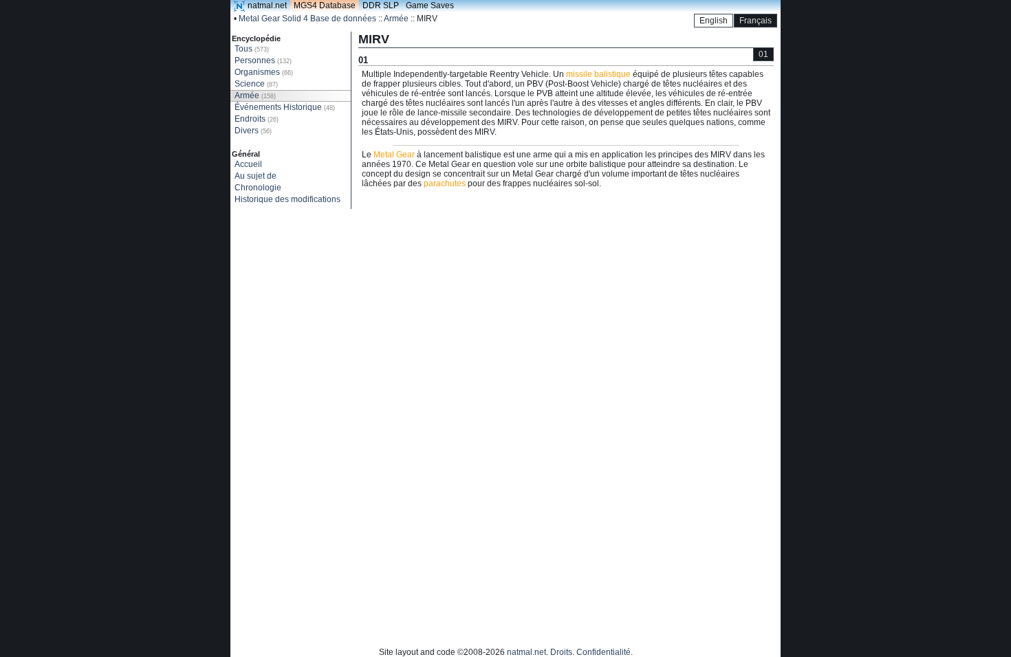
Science (256, 84)
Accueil (248, 164)
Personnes (263, 60)
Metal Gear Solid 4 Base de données (307, 18)
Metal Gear (394, 154)
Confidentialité (603, 652)
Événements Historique (285, 107)
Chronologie (258, 187)
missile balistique (598, 74)
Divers (253, 130)
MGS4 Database (325, 5)
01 (763, 54)
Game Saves (430, 5)
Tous (252, 49)
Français (755, 20)
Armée (396, 18)
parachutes (445, 183)
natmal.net (267, 5)
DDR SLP (380, 5)
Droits (561, 652)
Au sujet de (255, 176)
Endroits (257, 119)
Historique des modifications (287, 199)
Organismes (264, 72)
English (713, 20)
